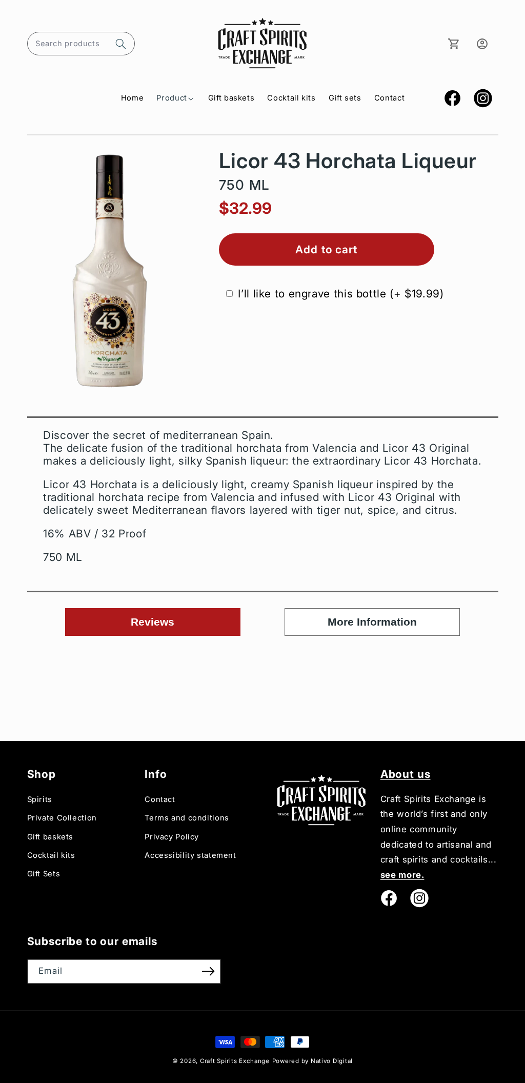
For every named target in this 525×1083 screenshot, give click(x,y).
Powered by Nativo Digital (312, 1061)
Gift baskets (50, 836)
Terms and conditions (187, 818)
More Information (372, 622)
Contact (160, 799)
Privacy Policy (172, 836)
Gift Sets (43, 873)
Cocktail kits (51, 855)
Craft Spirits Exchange (235, 1061)
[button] (81, 43)
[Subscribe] (208, 971)
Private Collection (62, 818)
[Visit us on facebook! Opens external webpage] (388, 898)
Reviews (152, 622)
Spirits (39, 799)
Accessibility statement (190, 855)
